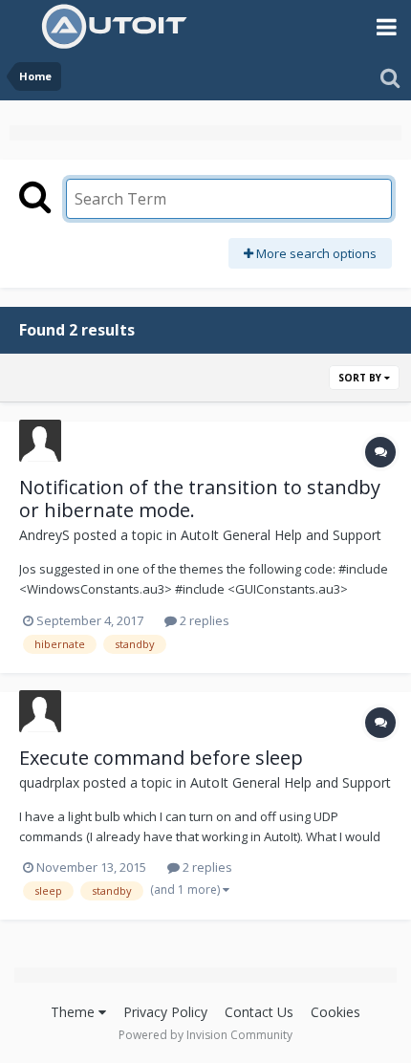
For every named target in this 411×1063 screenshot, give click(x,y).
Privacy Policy (165, 1012)
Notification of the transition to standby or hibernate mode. (199, 498)
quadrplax (49, 782)
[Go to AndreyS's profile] (40, 441)
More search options (315, 253)
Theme (74, 1012)
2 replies (203, 620)
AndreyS (44, 535)
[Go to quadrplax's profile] (40, 711)
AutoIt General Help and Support (281, 535)
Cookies (335, 1012)
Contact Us (259, 1012)
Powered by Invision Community (205, 1035)
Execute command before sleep (161, 757)
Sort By (361, 377)
